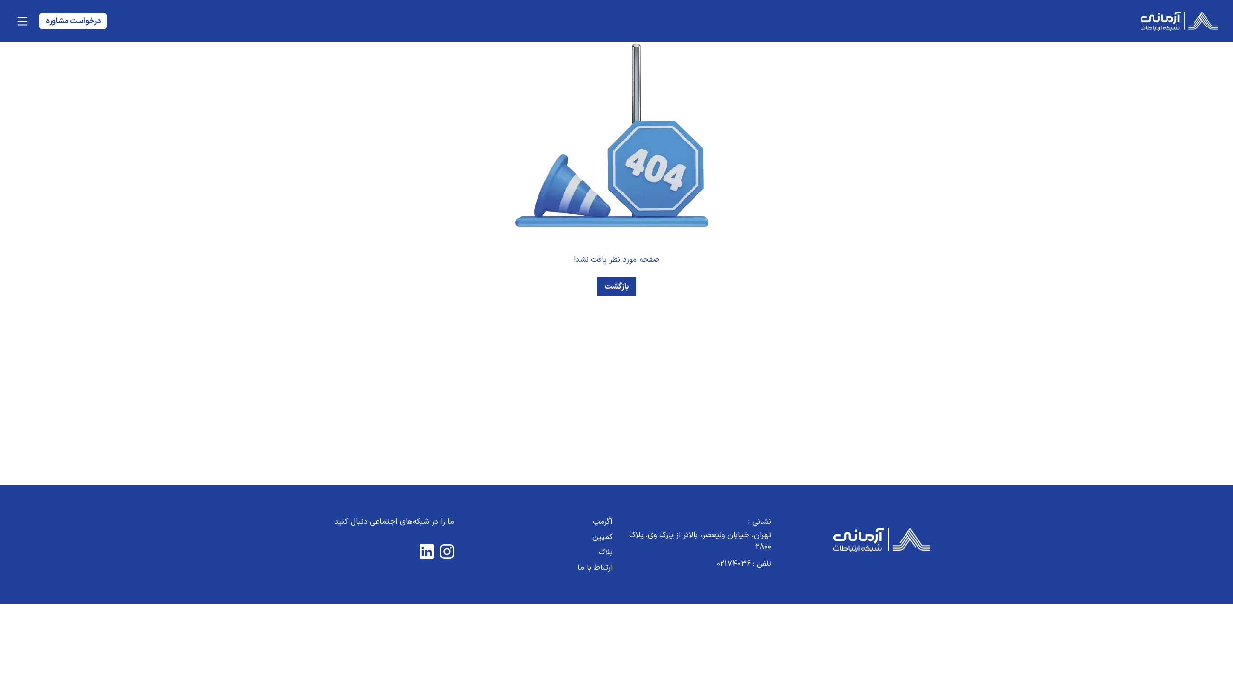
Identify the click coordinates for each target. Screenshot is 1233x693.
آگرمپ (603, 521)
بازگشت (616, 287)
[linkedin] (427, 551)
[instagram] (447, 551)
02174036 (744, 564)
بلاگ (606, 552)
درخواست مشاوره (73, 21)
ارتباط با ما (595, 568)
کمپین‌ (602, 537)
